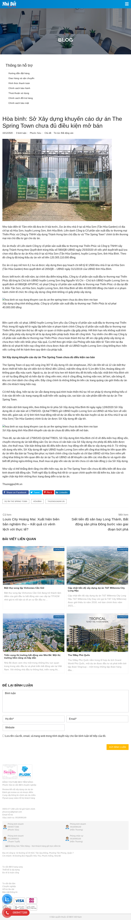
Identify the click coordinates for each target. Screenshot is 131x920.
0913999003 (13, 839)
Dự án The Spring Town (15, 501)
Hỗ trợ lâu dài (8, 889)
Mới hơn (100, 522)
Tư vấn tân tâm (8, 883)
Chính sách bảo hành (19, 88)
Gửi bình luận (117, 747)
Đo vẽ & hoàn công (10, 873)
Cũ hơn (31, 522)
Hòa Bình (37, 501)
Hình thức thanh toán (19, 83)
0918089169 (75, 827)
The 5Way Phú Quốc (79, 655)
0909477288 (13, 827)
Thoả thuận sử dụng (18, 93)
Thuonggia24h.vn (56, 501)
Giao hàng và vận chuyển (21, 78)
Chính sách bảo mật (18, 103)
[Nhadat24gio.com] (8, 4)
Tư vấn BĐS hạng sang (12, 867)
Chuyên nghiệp (9, 886)
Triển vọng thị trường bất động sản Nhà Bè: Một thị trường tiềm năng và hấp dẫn (32, 656)
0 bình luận (21, 133)
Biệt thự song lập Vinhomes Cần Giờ (24, 588)
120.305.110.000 (59, 257)
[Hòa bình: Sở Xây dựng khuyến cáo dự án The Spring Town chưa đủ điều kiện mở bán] (57, 180)
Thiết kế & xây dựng (11, 870)
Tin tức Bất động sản (63, 133)
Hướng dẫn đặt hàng (19, 73)
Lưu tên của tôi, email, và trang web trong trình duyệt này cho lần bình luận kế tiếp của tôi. (55, 736)
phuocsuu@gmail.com (12, 812)
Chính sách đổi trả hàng (20, 98)
